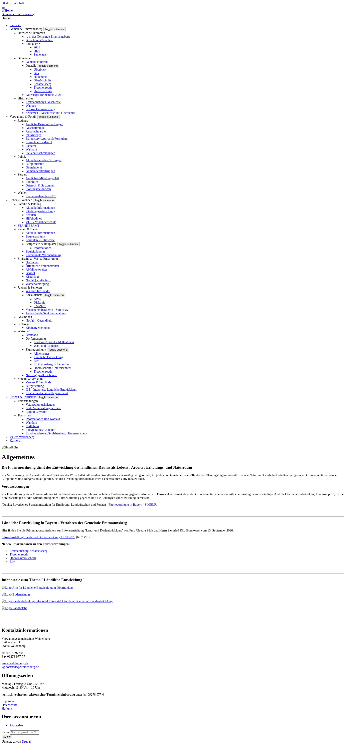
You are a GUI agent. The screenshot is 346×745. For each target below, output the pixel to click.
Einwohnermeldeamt (39, 142)
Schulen (31, 215)
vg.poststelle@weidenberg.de (20, 667)
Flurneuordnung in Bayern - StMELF (132, 504)
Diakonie (39, 302)
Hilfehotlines (34, 218)
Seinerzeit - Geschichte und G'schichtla (50, 112)
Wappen (31, 105)
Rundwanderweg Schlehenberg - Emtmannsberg (56, 433)
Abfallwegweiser (36, 269)
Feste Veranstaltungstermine (43, 408)
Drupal (26, 741)
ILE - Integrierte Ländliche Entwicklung (51, 389)
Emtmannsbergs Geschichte (43, 102)
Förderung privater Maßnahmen (54, 342)
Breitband (32, 335)
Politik (22, 156)
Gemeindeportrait (37, 61)
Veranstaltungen (28, 401)
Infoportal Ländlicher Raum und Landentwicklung (80, 601)
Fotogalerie (33, 43)
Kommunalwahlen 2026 (41, 196)
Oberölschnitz (42, 80)
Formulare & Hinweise (40, 240)
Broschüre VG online (39, 40)
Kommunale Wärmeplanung (43, 255)
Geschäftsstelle (35, 127)
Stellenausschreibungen (40, 153)
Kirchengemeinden (38, 327)
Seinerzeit (40, 54)
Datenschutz (9, 705)
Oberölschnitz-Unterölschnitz (52, 368)
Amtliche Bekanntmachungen (44, 124)
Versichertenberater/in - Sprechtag (47, 309)
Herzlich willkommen (31, 33)
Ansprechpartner (36, 131)
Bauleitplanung (35, 251)
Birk (36, 73)
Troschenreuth (43, 87)
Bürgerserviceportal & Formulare (46, 138)
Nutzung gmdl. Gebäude (41, 375)
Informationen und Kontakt (43, 419)
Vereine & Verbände (30, 378)
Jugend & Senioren (30, 287)
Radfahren (32, 426)
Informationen (42, 248)
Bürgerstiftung (35, 386)
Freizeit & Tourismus (23, 397)
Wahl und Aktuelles (46, 345)
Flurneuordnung (36, 349)
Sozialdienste (34, 295)
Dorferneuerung (36, 338)
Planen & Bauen (28, 229)
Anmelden (16, 725)
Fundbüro (32, 181)
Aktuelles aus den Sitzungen (43, 160)
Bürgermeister (34, 163)
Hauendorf (40, 76)
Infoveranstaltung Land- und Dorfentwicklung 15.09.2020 (38, 537)
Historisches (25, 98)
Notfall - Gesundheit (38, 320)
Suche (5, 732)
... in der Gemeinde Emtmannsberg (48, 36)
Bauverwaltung (35, 236)
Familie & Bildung (29, 204)
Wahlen (22, 192)
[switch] (3, 8)
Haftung (7, 708)
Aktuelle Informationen (40, 207)
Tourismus (24, 415)
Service (22, 174)
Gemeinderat (34, 167)
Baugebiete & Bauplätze (41, 244)
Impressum (8, 701)
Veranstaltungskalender (40, 404)
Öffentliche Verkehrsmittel (42, 266)
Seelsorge (24, 324)
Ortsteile (31, 65)
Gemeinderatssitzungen (40, 171)
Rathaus (23, 120)
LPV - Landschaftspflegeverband (47, 393)
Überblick (40, 69)
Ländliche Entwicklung (48, 357)
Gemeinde (24, 58)
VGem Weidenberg (22, 437)
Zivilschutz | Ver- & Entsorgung (38, 258)
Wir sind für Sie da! (38, 291)
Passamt (31, 145)
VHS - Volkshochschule (41, 222)
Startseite (15, 25)
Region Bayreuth (36, 411)
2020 (37, 51)
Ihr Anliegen (33, 135)
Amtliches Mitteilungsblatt (42, 178)
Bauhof (30, 273)
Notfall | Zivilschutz (38, 280)
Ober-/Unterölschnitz (23, 558)
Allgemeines (41, 353)
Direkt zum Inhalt (13, 3)
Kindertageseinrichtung (40, 211)
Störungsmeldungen (38, 189)
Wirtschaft (24, 331)
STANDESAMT (28, 225)
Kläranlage (32, 276)
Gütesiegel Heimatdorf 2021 (43, 94)
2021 (37, 47)
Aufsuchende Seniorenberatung (45, 313)
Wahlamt (31, 149)
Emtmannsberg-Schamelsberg (52, 364)
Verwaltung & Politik (23, 116)
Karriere (15, 440)
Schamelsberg (42, 84)
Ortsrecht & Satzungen (40, 185)
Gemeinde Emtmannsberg (18, 14)
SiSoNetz (40, 306)
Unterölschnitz (43, 91)
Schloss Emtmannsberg (40, 109)
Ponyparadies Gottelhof (40, 429)
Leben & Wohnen (21, 200)
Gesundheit (25, 317)
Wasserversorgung (37, 284)
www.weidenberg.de (15, 663)
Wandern (31, 422)
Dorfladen (32, 262)
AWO (37, 299)
